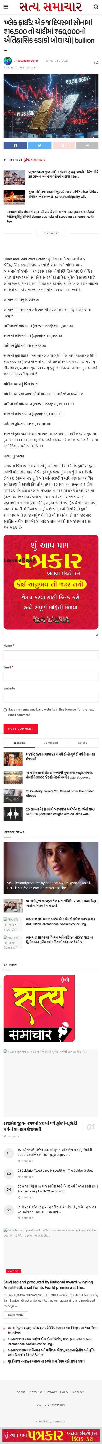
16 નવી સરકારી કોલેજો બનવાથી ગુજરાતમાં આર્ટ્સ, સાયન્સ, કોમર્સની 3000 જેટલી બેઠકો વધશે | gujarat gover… (59, 775)
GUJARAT (13, 1271)
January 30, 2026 (57, 60)
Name (9, 645)
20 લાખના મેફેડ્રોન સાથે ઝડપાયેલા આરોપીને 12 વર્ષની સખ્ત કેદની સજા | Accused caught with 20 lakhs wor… (60, 812)
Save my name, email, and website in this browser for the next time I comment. (51, 712)
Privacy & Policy (57, 1392)
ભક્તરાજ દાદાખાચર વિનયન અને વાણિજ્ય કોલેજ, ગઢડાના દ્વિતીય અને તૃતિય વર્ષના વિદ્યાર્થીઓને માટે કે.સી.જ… (59, 940)
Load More (51, 233)
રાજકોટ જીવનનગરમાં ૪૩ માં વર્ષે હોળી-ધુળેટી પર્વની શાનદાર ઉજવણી (60, 757)
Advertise (36, 1392)
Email (9, 667)
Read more (15, 1315)
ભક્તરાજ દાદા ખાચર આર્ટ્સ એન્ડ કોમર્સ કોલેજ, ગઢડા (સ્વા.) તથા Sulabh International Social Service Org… (60, 922)
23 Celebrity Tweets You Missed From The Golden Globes (60, 794)
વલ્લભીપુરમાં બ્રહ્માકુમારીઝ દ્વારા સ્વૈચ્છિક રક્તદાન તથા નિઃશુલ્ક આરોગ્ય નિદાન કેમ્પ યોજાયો (62, 904)
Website (9, 688)
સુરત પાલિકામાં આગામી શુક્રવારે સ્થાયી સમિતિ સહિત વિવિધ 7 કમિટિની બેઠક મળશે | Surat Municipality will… (63, 194)
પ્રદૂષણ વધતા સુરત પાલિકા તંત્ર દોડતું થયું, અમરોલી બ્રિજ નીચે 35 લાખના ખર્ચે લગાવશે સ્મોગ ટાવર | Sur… (63, 175)
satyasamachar (28, 60)
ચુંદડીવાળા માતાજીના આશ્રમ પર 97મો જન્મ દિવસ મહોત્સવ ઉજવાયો (46, 1361)
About (21, 1392)
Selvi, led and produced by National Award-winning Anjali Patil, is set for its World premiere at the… (48, 885)
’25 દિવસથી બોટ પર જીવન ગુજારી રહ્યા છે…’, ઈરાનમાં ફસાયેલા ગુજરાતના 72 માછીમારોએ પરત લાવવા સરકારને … (57, 1210)
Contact (78, 1392)
